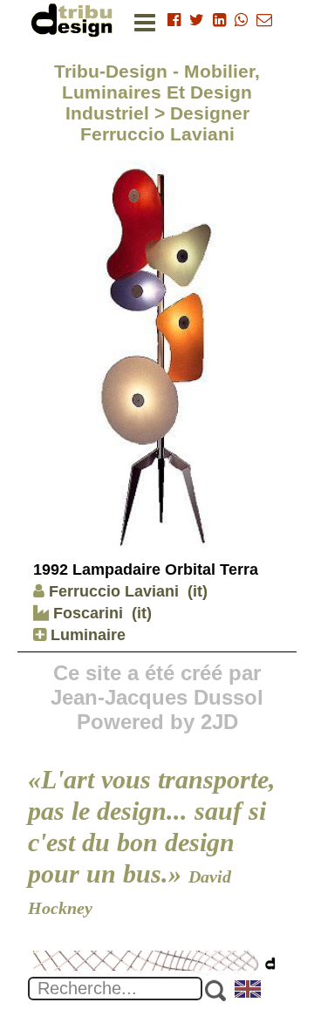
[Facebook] (174, 20)
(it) (198, 591)
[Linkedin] (219, 20)
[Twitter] (196, 20)
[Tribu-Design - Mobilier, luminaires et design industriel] (75, 19)
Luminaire (86, 635)
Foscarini (86, 613)
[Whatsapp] (241, 20)
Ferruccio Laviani (114, 591)
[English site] (249, 991)
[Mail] (264, 20)
